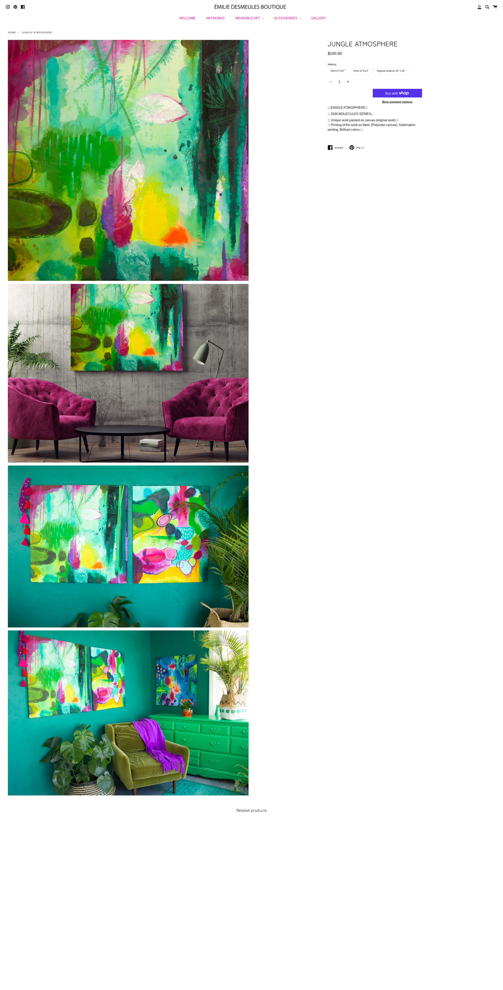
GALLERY (318, 18)
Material (332, 64)
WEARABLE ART (248, 18)
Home (12, 32)
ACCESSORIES (286, 18)
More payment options (397, 101)
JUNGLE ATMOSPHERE (37, 32)
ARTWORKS (215, 18)
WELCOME (187, 18)
